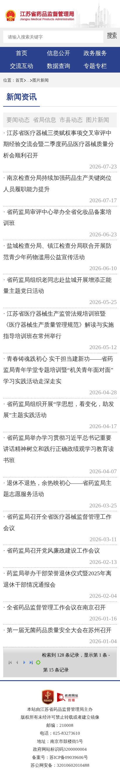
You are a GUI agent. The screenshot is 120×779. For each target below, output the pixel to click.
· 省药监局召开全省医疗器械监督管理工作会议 (57, 522)
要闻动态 (18, 120)
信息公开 (58, 53)
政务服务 (95, 53)
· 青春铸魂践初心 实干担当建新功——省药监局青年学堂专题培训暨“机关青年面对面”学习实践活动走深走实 (58, 370)
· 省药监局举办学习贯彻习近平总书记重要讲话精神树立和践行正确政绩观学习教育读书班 (58, 449)
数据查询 (58, 66)
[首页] (10, 662)
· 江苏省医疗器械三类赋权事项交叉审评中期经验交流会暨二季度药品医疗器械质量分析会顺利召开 (58, 144)
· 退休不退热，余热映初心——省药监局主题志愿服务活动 (57, 488)
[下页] (24, 662)
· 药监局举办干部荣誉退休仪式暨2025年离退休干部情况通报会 (57, 579)
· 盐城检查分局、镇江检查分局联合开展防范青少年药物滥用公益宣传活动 (57, 251)
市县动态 (71, 120)
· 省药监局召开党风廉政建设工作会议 (51, 550)
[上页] (17, 662)
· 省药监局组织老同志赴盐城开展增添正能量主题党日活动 (57, 285)
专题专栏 (95, 66)
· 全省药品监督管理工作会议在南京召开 (54, 607)
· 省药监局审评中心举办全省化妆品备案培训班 (57, 217)
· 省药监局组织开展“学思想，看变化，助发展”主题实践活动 (58, 409)
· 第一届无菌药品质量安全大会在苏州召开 (57, 630)
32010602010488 (73, 765)
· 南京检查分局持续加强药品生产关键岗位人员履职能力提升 (57, 183)
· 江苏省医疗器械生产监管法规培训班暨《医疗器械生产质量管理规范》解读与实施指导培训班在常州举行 (58, 324)
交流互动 (21, 66)
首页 (21, 53)
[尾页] (31, 662)
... (28, 80)
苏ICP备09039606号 (69, 757)
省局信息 (44, 120)
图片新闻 (40, 80)
